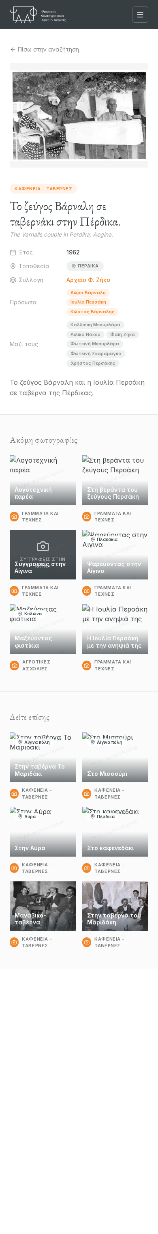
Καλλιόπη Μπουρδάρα (95, 324)
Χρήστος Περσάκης (92, 363)
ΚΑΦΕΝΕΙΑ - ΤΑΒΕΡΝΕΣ (43, 189)
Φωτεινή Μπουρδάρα (94, 344)
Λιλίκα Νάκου (85, 334)
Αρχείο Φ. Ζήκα (88, 279)
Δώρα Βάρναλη (88, 292)
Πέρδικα (88, 266)
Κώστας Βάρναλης (92, 311)
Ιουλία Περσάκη (88, 302)
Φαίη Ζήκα (122, 334)
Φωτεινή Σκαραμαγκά (96, 353)
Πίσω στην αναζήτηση (48, 49)
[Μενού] (140, 14)
